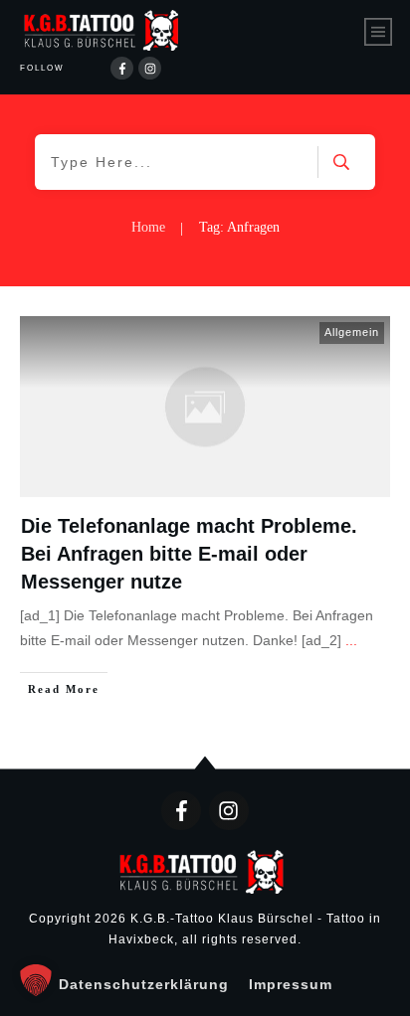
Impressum (290, 984)
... (351, 640)
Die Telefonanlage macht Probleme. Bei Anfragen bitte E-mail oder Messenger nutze (189, 554)
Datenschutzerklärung (144, 984)
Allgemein (351, 332)
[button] (36, 980)
